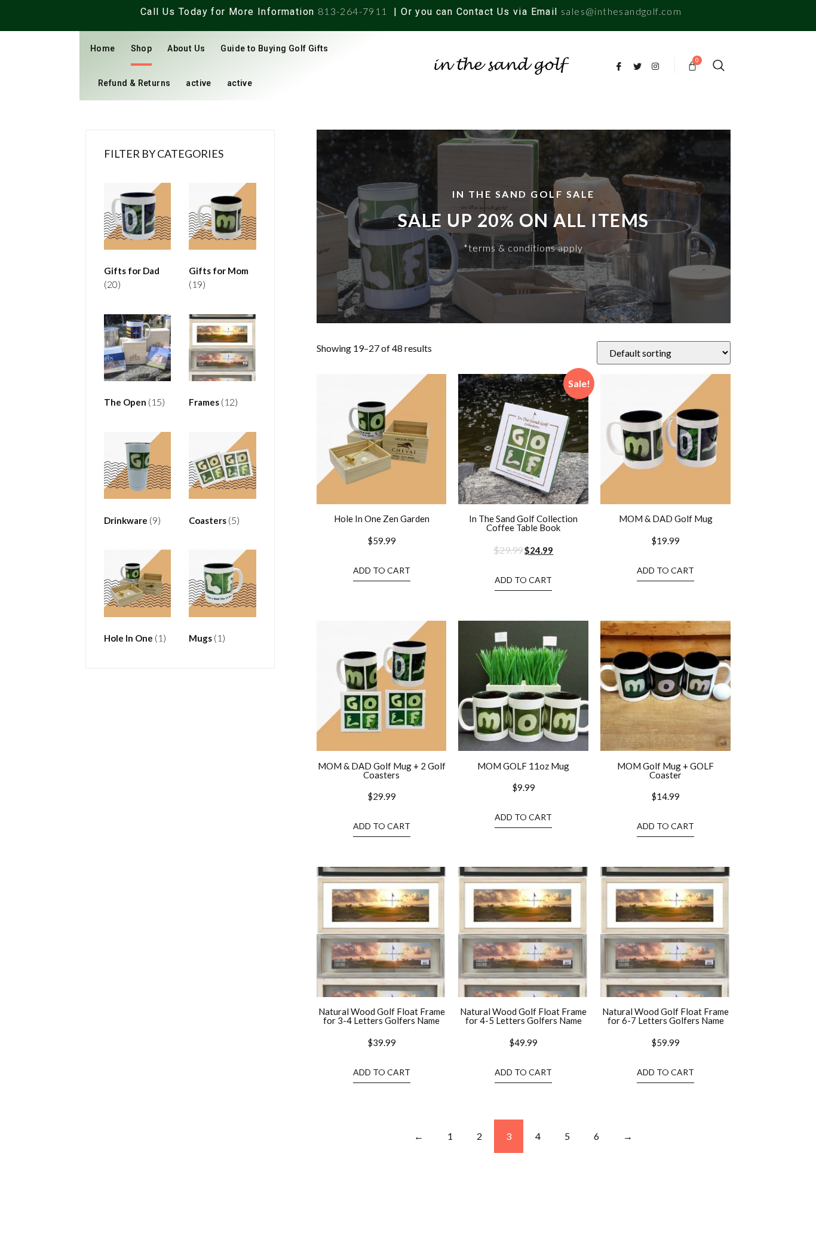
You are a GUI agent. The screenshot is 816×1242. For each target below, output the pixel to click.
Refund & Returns (134, 83)
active (198, 83)
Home (102, 48)
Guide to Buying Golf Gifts (274, 48)
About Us (186, 48)
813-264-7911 (353, 11)
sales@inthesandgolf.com (621, 11)
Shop (141, 48)
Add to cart (381, 570)
